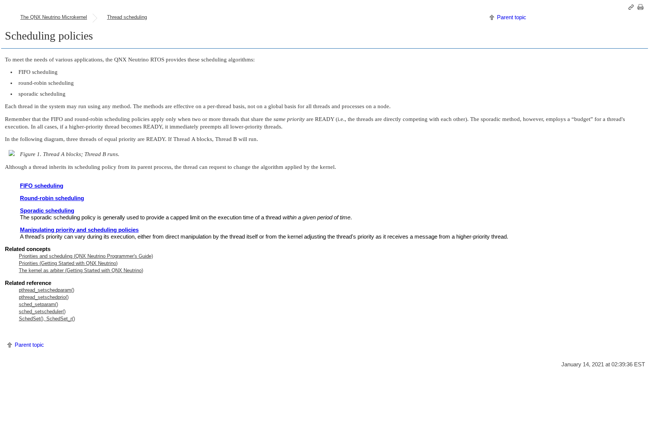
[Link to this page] (632, 7)
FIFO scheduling (41, 185)
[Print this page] (641, 7)
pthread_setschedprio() (44, 297)
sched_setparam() (38, 304)
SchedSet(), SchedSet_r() (47, 318)
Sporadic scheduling (47, 210)
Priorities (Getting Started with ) (68, 263)
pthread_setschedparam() (46, 290)
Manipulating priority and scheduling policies (79, 230)
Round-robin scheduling (52, 198)
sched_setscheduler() (42, 311)
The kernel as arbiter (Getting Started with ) (81, 270)
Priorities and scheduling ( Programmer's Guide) (86, 256)
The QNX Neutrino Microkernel (53, 17)
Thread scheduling (127, 17)
